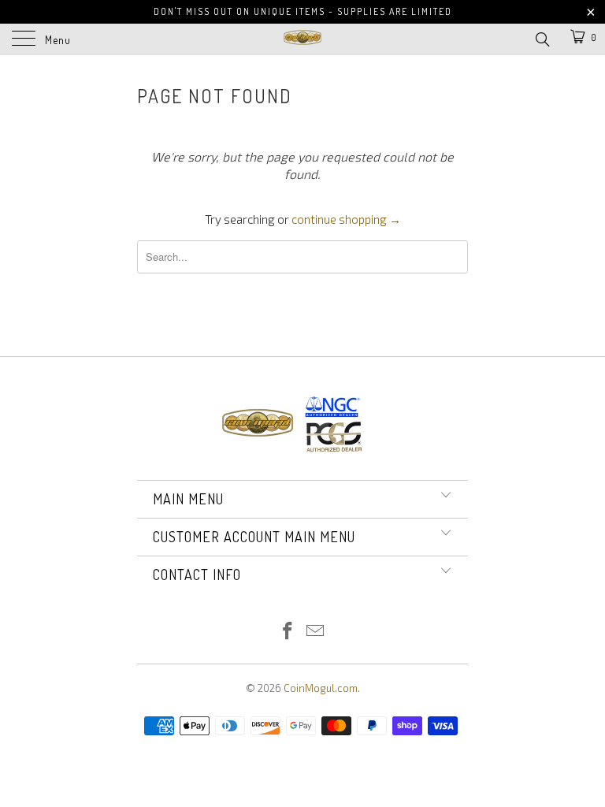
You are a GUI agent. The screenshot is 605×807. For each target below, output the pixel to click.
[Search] (541, 37)
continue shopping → (346, 219)
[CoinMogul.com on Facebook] (288, 631)
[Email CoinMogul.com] (316, 631)
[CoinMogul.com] (302, 39)
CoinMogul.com (321, 688)
